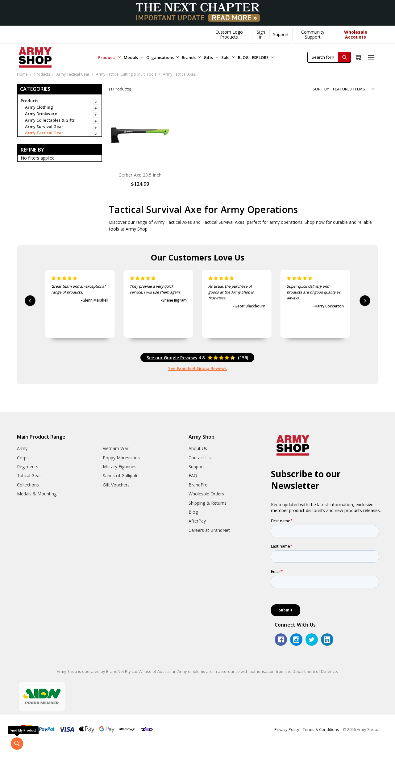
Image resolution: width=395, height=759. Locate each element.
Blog (193, 512)
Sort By (321, 89)
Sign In (261, 34)
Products (107, 57)
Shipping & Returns (208, 503)
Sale (226, 57)
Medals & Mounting (36, 494)
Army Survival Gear (44, 126)
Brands (189, 57)
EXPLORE (260, 57)
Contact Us (200, 458)
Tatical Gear (29, 475)
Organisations (160, 57)
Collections (28, 485)
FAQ (193, 475)
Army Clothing (39, 107)
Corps (23, 458)
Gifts (209, 57)
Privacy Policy (286, 729)
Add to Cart (140, 153)
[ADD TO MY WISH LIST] (160, 135)
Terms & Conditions (321, 729)
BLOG (243, 57)
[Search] (344, 57)
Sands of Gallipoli (120, 475)
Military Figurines (119, 466)
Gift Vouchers (116, 485)
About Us (198, 448)
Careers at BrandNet (209, 530)
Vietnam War (115, 448)
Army (22, 448)
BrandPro (198, 485)
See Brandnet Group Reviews (197, 368)
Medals (131, 57)
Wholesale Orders (206, 494)
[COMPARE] (160, 125)
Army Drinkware (41, 113)
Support (281, 34)
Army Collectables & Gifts (50, 120)
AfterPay (197, 521)
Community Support (312, 34)
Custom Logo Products (229, 34)
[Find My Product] (17, 743)
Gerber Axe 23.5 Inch (139, 175)
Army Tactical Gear (44, 133)
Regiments (27, 466)
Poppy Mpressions (121, 458)
